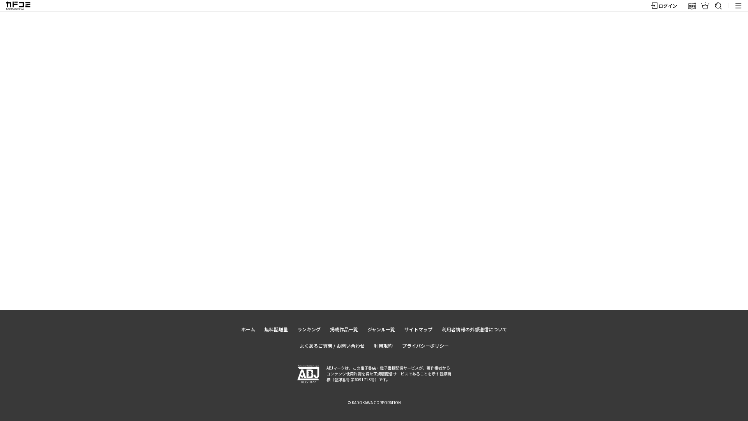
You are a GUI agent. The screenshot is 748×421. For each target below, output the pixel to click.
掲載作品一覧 (344, 329)
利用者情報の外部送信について (474, 329)
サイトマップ (418, 329)
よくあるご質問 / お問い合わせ (332, 345)
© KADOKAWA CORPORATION (374, 402)
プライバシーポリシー (425, 345)
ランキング (309, 329)
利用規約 (383, 345)
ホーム (248, 329)
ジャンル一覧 (381, 329)
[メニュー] (738, 6)
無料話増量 (276, 329)
